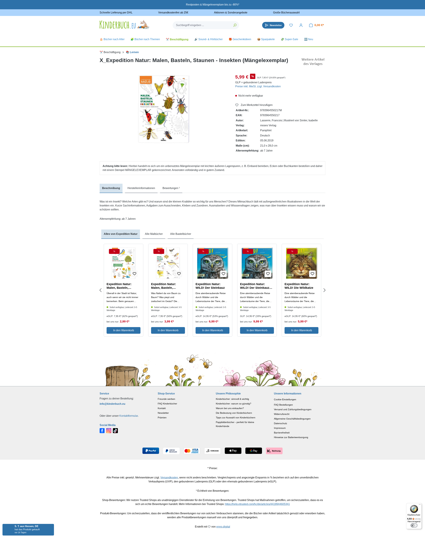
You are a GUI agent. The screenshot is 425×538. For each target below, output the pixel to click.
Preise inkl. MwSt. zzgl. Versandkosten (258, 86)
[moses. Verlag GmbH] (312, 62)
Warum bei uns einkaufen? (230, 408)
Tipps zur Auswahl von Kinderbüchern (235, 417)
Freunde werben (166, 399)
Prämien (162, 417)
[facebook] (102, 430)
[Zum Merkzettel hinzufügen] (134, 273)
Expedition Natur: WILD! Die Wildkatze (299, 285)
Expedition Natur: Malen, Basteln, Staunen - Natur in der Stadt (122, 286)
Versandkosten (169, 477)
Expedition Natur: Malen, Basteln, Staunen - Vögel (163, 286)
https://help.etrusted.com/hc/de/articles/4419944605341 (257, 504)
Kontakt (162, 408)
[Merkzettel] (291, 25)
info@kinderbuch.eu (112, 403)
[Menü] (420, 505)
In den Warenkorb (123, 330)
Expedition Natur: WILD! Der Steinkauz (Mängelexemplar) (254, 286)
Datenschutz (280, 423)
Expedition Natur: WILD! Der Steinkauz (210, 285)
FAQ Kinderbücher (167, 403)
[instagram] (108, 430)
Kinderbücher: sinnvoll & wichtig (232, 399)
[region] (164, 109)
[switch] (414, 525)
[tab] (111, 188)
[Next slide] (324, 290)
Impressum (280, 428)
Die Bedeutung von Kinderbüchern (234, 413)
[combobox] (202, 25)
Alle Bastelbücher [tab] (180, 233)
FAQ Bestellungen (283, 404)
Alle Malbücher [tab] (154, 233)
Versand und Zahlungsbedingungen (292, 409)
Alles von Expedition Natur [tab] (120, 233)
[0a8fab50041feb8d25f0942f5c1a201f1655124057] (164, 109)
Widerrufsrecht (281, 414)
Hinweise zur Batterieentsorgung (291, 437)
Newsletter (163, 413)
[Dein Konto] (301, 25)
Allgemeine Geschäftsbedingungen (292, 418)
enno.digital (223, 526)
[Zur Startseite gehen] (124, 24)
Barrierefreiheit (282, 432)
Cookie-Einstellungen (285, 399)
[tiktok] (115, 430)
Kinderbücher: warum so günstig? (233, 403)
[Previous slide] (100, 290)
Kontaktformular (128, 415)
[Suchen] (235, 25)
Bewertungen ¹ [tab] (171, 188)
